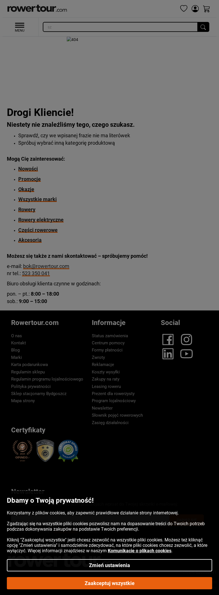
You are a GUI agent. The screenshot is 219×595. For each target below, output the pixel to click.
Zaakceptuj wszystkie (110, 583)
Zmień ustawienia (109, 565)
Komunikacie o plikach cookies (139, 550)
